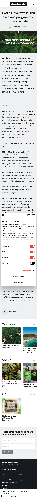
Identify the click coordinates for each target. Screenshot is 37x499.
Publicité (4, 488)
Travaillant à (5, 485)
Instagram (21, 480)
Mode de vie (9, 324)
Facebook (21, 477)
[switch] (32, 252)
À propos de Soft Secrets (9, 480)
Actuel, (25, 114)
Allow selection (18, 282)
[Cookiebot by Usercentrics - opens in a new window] (27, 215)
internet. (20, 137)
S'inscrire (7, 452)
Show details (27, 270)
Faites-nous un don (7, 477)
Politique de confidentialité (9, 482)
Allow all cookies (18, 276)
